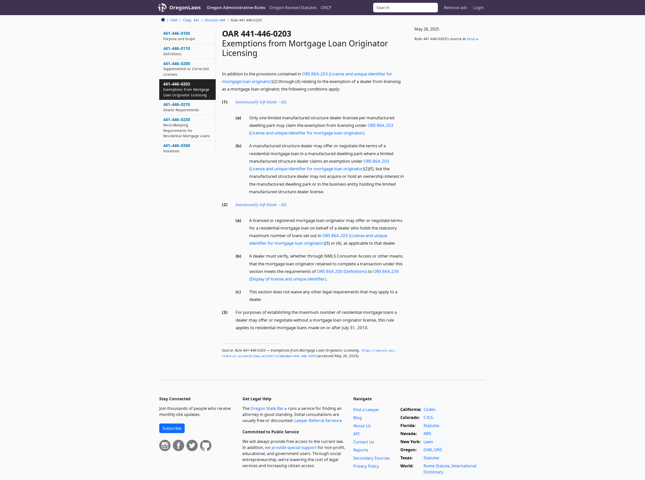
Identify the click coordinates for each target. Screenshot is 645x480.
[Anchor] (343, 89)
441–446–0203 (186, 89)
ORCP (326, 7)
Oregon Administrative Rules (236, 7)
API (356, 434)
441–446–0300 (176, 148)
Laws (428, 441)
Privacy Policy (366, 466)
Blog (357, 417)
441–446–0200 (186, 69)
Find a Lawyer (366, 409)
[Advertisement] (448, 129)
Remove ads (455, 7)
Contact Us (363, 442)
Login (478, 7)
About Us (362, 426)
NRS (427, 433)
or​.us (471, 38)
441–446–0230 (186, 127)
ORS (438, 450)
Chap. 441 (191, 20)
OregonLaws (185, 7)
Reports (360, 450)
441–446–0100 (179, 36)
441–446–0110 (176, 51)
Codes (429, 409)
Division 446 (215, 20)
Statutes (431, 425)
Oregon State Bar (267, 408)
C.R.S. (429, 417)
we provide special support (291, 447)
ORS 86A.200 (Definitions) (342, 271)
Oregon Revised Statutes (293, 7)
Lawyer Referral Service (316, 420)
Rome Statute (436, 466)
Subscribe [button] (172, 428)
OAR (173, 20)
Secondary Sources (371, 458)
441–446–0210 (181, 107)
